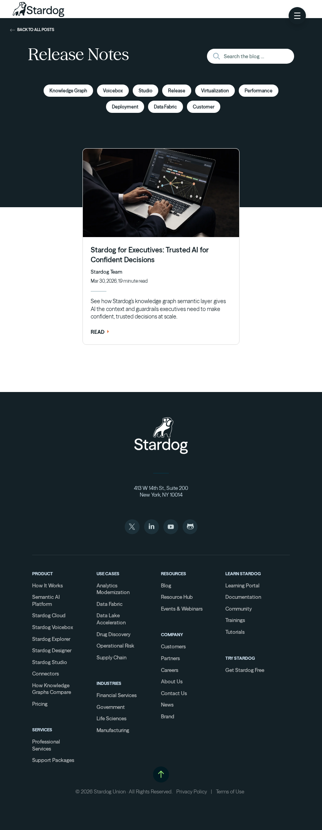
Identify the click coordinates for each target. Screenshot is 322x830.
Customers (173, 646)
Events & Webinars (182, 608)
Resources (173, 573)
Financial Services (117, 695)
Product (42, 573)
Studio (145, 91)
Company (172, 634)
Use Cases (108, 573)
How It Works (47, 585)
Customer (203, 107)
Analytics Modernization (113, 589)
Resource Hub (177, 597)
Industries (109, 683)
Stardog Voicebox (52, 627)
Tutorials (235, 632)
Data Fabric (165, 107)
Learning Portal (242, 585)
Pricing (40, 704)
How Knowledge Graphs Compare (51, 689)
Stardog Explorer (51, 639)
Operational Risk (115, 645)
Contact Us (174, 693)
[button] (297, 15)
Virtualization (215, 91)
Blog (166, 585)
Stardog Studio (49, 662)
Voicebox (113, 91)
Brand (167, 716)
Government (111, 707)
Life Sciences (111, 718)
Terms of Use (230, 791)
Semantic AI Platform (46, 600)
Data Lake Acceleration (111, 619)
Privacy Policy (191, 791)
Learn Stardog (243, 573)
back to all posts (35, 30)
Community (238, 608)
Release (176, 91)
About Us (172, 681)
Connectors (45, 673)
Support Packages (53, 760)
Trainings (235, 620)
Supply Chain (111, 657)
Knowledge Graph (68, 91)
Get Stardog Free (244, 670)
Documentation (243, 597)
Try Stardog (240, 658)
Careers (169, 670)
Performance (259, 91)
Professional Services (46, 745)
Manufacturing (113, 730)
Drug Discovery (113, 634)
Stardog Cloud (49, 615)
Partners (170, 658)
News (167, 704)
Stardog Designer (51, 650)
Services (42, 729)
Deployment (125, 107)
